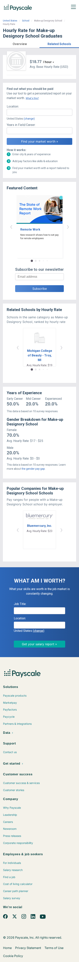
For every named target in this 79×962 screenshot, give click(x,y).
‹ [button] (11, 226)
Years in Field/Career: (21, 125)
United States (10, 20)
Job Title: (20, 604)
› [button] (68, 226)
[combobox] (39, 112)
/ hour (47, 62)
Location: (13, 106)
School (25, 20)
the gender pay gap (33, 468)
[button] (20, 43)
